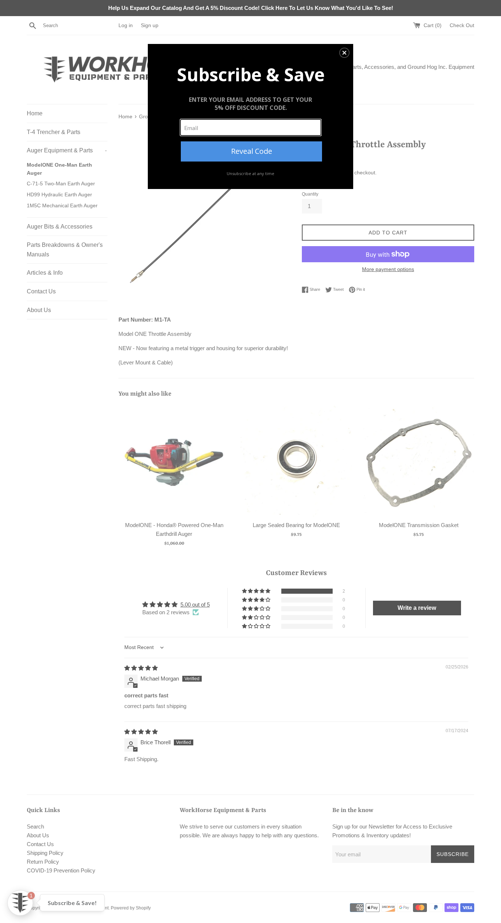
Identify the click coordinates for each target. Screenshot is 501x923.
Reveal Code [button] (251, 151)
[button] (344, 52)
